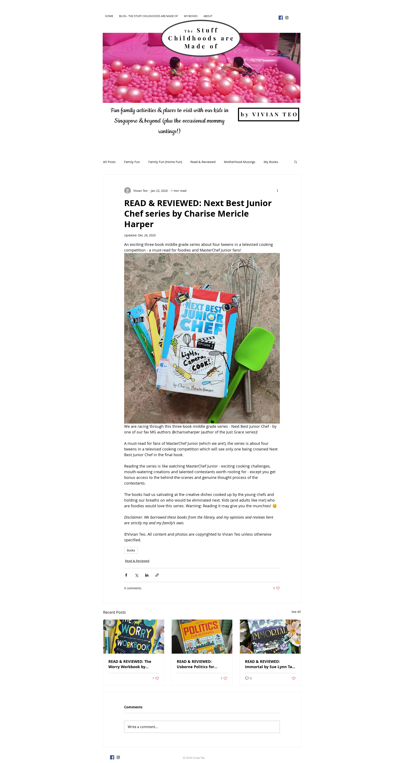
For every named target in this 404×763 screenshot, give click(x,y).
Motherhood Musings (239, 162)
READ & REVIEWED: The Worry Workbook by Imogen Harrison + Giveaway (129, 664)
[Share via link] (157, 575)
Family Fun (132, 162)
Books (131, 550)
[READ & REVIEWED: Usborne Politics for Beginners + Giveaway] (202, 637)
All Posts (109, 162)
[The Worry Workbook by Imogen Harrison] (133, 637)
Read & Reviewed (202, 162)
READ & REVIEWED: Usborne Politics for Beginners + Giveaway (197, 664)
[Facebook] (281, 18)
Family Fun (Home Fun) (165, 162)
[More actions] (277, 190)
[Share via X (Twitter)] (136, 575)
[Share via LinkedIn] (147, 575)
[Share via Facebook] (126, 575)
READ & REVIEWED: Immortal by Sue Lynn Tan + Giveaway (270, 664)
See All (296, 612)
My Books (271, 162)
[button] (296, 161)
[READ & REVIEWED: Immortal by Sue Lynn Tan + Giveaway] (270, 637)
